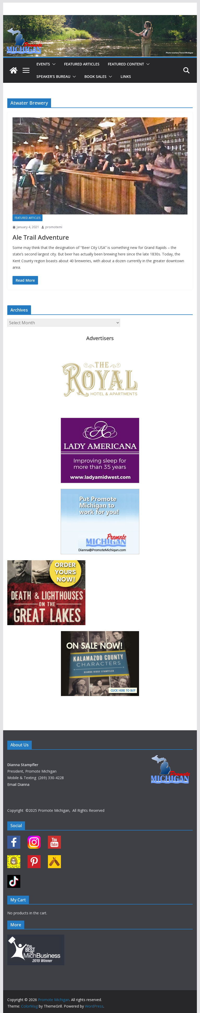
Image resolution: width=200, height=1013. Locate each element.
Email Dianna (18, 784)
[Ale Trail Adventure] (100, 165)
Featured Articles (81, 64)
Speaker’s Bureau (53, 76)
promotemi (53, 227)
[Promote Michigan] (100, 19)
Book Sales (95, 76)
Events (43, 64)
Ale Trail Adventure (40, 237)
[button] (53, 64)
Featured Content (126, 64)
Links (126, 76)
